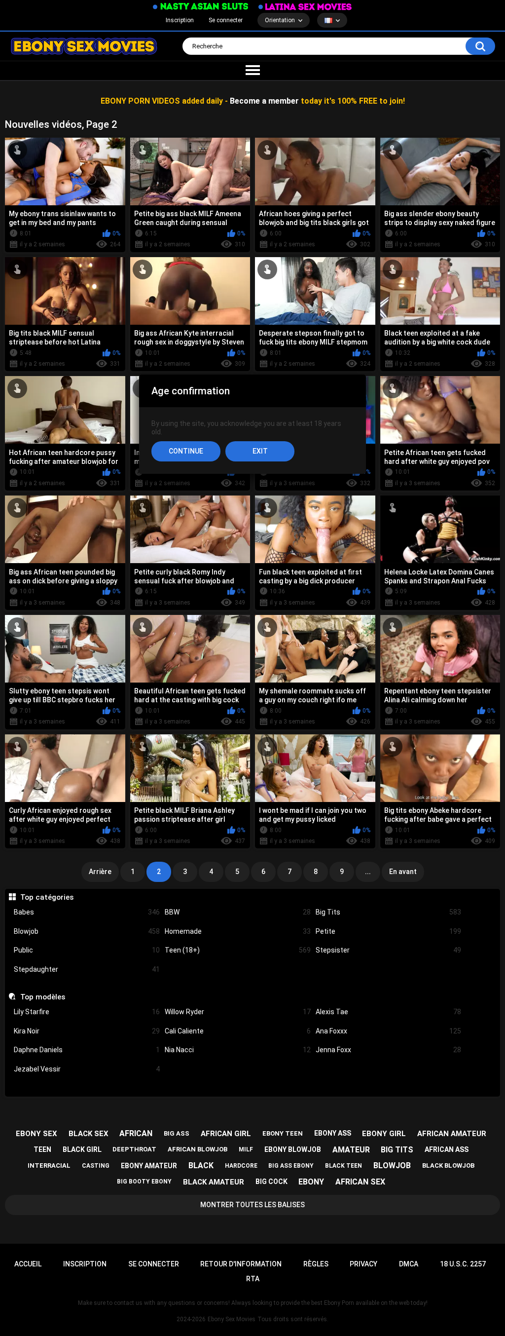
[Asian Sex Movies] (201, 6)
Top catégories (46, 897)
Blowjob (87, 931)
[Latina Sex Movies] (305, 6)
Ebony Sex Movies (231, 1319)
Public (87, 950)
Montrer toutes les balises (252, 1205)
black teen (343, 1165)
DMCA (408, 1264)
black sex (88, 1133)
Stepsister (389, 950)
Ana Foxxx (389, 1031)
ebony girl (384, 1133)
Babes (87, 912)
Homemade (238, 931)
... (368, 872)
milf (246, 1149)
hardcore (241, 1165)
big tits (397, 1149)
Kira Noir (87, 1031)
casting (95, 1165)
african (135, 1133)
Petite (389, 931)
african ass (447, 1149)
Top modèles (42, 996)
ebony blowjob (292, 1149)
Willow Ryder (238, 1012)
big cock (271, 1181)
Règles (315, 1264)
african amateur (451, 1133)
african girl (226, 1133)
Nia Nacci (238, 1050)
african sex (360, 1181)
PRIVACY (363, 1264)
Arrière (100, 872)
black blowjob (448, 1165)
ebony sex (36, 1133)
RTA (252, 1279)
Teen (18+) (238, 950)
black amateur (213, 1182)
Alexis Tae (389, 1012)
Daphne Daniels (87, 1050)
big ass (176, 1133)
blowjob (392, 1165)
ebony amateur (149, 1166)
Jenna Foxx (389, 1050)
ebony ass (332, 1133)
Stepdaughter (87, 969)
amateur (351, 1149)
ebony (311, 1181)
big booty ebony (144, 1181)
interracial (49, 1165)
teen (42, 1149)
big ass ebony (291, 1165)
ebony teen (282, 1133)
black (201, 1165)
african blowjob (197, 1149)
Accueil (27, 1264)
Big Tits (389, 912)
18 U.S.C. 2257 (463, 1264)
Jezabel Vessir (87, 1069)
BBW (238, 912)
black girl (82, 1149)
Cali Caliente (238, 1031)
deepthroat (134, 1149)
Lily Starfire (87, 1012)
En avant (403, 872)
